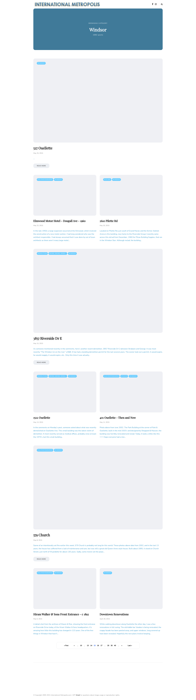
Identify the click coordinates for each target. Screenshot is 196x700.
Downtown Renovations (114, 614)
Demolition (42, 253)
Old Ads (107, 179)
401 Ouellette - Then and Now (118, 417)
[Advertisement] (74, 675)
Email (78, 695)
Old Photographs (45, 179)
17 (101, 645)
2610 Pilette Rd (109, 221)
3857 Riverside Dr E (47, 338)
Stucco (124, 376)
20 (108, 645)
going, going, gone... (57, 253)
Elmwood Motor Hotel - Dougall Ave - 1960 (59, 221)
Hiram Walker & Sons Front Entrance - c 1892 (61, 614)
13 (88, 645)
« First (66, 645)
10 (81, 645)
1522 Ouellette (41, 417)
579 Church (41, 535)
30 (112, 645)
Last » (130, 645)
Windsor (41, 63)
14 (91, 645)
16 (98, 645)
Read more (41, 166)
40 (115, 645)
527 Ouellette (42, 148)
